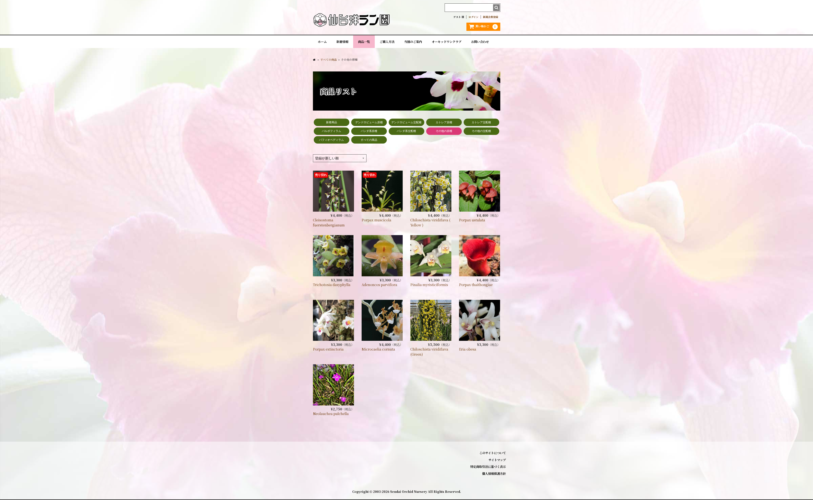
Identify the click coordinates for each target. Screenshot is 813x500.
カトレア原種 (444, 122)
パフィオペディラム (331, 139)
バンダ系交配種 (406, 131)
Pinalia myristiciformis (429, 284)
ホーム (322, 41)
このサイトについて (492, 453)
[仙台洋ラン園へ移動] (314, 60)
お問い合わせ (480, 41)
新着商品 (331, 122)
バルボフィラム (331, 131)
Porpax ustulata (472, 220)
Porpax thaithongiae (476, 284)
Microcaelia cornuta (378, 349)
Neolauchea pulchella (331, 413)
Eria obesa (467, 349)
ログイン (473, 17)
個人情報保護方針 (494, 473)
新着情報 (342, 41)
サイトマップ (497, 460)
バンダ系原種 (369, 131)
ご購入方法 (387, 41)
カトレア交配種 (481, 122)
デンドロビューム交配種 (406, 122)
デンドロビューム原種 (369, 122)
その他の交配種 (481, 131)
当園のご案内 (413, 41)
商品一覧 (364, 41)
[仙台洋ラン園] (351, 25)
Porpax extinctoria (328, 349)
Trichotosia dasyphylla (331, 284)
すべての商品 (369, 139)
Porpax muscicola (376, 220)
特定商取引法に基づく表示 (488, 466)
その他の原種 (444, 131)
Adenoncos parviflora (379, 284)
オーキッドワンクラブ (446, 41)
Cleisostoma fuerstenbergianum (329, 222)
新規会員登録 (490, 17)
